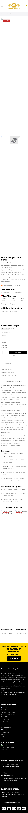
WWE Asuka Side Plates (21, 630)
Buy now (14, 359)
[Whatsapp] (1, 700)
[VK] (8, 375)
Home (3, 14)
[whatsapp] (14, 375)
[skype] (15, 375)
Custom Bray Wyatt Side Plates (7, 630)
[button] (3, 77)
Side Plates (9, 14)
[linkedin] (12, 375)
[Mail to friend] (11, 375)
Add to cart (18, 352)
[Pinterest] (9, 375)
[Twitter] (5, 375)
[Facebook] (7, 375)
